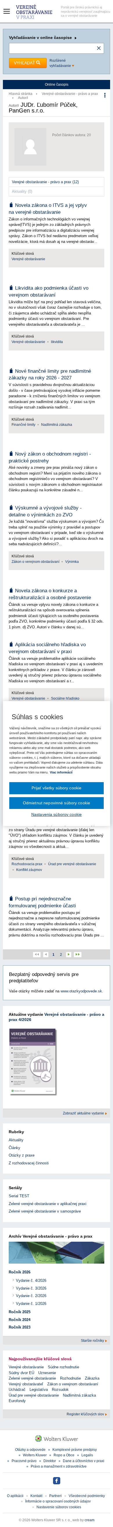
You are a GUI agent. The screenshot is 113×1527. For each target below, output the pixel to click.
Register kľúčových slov (86, 1414)
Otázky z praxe (21, 1155)
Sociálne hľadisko (65, 698)
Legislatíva (39, 1389)
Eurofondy (17, 1401)
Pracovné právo (24, 1461)
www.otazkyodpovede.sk (81, 991)
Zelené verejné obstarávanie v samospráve (45, 1211)
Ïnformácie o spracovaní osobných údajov (58, 1501)
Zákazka (92, 1378)
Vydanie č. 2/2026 (31, 1296)
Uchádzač (17, 1389)
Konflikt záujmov (29, 870)
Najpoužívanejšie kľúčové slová (40, 1358)
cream (89, 1520)
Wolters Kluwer (35, 1455)
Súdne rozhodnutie (63, 1367)
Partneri (55, 1496)
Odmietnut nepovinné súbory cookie (56, 803)
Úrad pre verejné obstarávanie (72, 864)
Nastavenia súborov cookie (56, 814)
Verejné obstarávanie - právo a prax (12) (45, 182)
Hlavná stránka (20, 94)
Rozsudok (60, 1389)
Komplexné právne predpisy (74, 1450)
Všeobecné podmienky (87, 1496)
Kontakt (36, 1496)
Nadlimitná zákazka (56, 425)
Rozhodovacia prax (27, 864)
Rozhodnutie (70, 1378)
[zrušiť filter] (98, 48)
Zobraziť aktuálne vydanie (84, 1113)
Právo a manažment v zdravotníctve (59, 1466)
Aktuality (16, 1140)
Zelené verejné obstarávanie (32, 1378)
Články (14, 1148)
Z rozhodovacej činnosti (29, 1163)
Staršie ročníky (93, 1341)
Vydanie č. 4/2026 (31, 1280)
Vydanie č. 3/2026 (31, 1288)
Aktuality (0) (22, 191)
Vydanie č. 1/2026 (31, 1303)
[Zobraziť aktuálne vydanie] (33, 1064)
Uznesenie (47, 1373)
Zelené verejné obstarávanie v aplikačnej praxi (47, 1204)
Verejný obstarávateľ (26, 1384)
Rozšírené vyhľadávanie (61, 63)
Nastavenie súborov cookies (59, 1507)
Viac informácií (61, 772)
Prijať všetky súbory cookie (57, 788)
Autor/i (23, 98)
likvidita (57, 342)
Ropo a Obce (64, 1455)
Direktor (49, 1461)
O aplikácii (15, 1496)
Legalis (87, 1455)
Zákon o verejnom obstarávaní (35, 562)
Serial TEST (19, 1196)
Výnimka (72, 562)
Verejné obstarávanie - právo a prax (70, 94)
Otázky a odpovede (30, 1450)
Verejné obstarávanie (28, 259)
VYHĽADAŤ (25, 63)
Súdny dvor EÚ (21, 1373)
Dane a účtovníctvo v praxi (83, 1461)
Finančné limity (23, 425)
